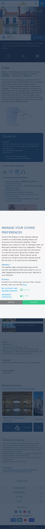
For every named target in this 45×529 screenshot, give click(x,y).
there (25, 284)
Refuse (11, 302)
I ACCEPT (33, 302)
